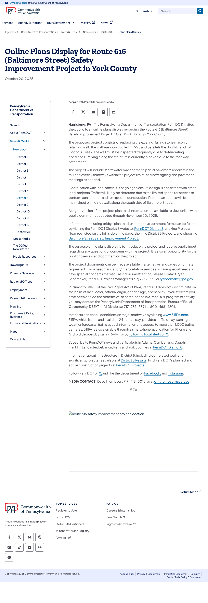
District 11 (22, 218)
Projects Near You (22, 273)
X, (100, 373)
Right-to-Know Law (119, 524)
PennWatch (114, 517)
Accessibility (127, 574)
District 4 (22, 177)
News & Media (19, 141)
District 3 (22, 170)
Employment (18, 290)
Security (195, 574)
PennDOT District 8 (148, 228)
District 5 (22, 184)
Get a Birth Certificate (70, 524)
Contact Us (17, 339)
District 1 (22, 157)
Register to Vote (66, 510)
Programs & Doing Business (22, 315)
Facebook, (152, 373)
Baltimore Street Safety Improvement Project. (104, 238)
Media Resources (24, 256)
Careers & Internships (120, 510)
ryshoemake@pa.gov (176, 279)
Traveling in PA (19, 265)
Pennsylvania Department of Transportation (22, 110)
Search (15, 125)
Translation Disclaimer (175, 574)
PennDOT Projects (130, 365)
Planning (15, 306)
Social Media (21, 238)
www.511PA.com (175, 314)
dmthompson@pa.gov (171, 381)
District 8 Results (133, 360)
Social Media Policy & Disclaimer (184, 577)
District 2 (22, 163)
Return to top (189, 492)
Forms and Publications (25, 323)
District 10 (23, 211)
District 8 (22, 197)
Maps (13, 331)
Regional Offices (21, 281)
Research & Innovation (25, 298)
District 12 (22, 225)
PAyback (61, 537)
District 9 (22, 204)
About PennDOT (20, 132)
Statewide (23, 232)
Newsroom (20, 149)
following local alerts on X (148, 334)
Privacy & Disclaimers (148, 574)
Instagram (175, 373)
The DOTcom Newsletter (21, 247)
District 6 (22, 191)
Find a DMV (63, 517)
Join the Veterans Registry (73, 530)
